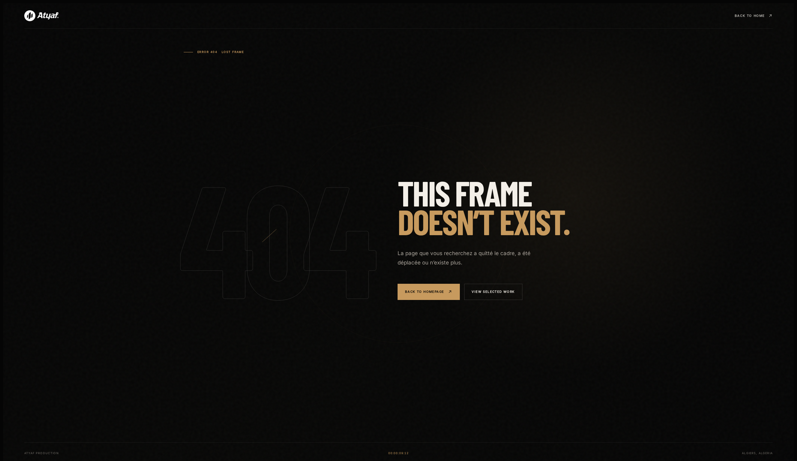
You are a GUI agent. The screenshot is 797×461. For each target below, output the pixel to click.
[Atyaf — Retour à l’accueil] (41, 15)
